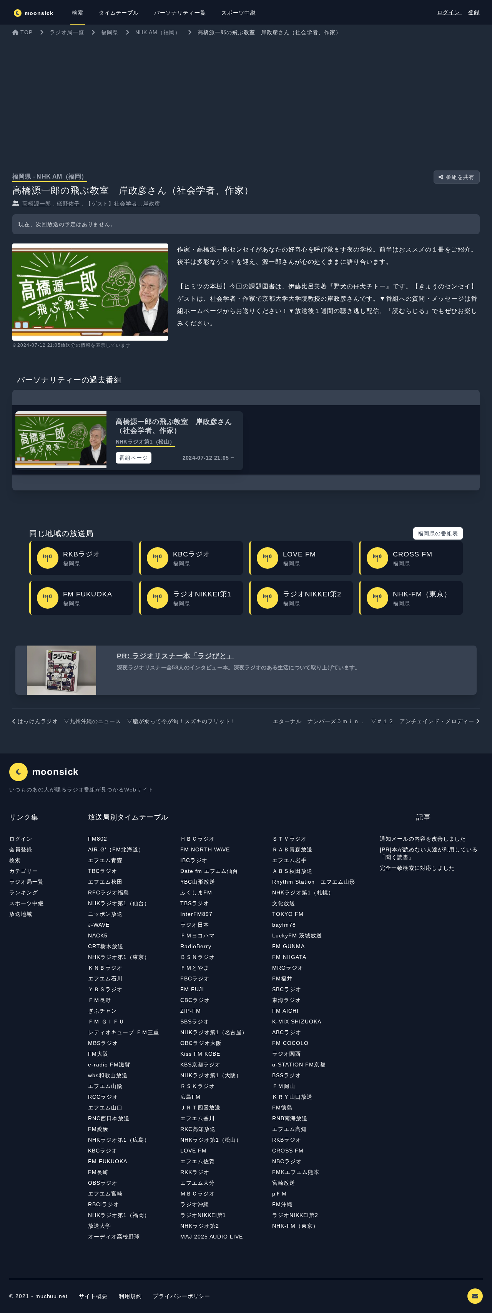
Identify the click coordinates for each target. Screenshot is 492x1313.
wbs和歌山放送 (108, 1075)
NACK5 (98, 935)
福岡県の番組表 (438, 533)
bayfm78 (284, 925)
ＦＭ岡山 (283, 1086)
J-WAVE (99, 925)
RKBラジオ (286, 1140)
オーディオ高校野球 (114, 1237)
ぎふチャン (102, 1011)
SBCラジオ (286, 989)
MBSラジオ (103, 1043)
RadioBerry (195, 946)
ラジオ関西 (286, 1054)
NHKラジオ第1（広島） (119, 1140)
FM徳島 (282, 1107)
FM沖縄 (282, 1204)
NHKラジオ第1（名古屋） (214, 1032)
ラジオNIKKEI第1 (203, 1215)
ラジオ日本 (194, 925)
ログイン (449, 12)
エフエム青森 (105, 860)
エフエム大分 (197, 1183)
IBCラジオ (194, 860)
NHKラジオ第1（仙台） (119, 903)
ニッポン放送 (105, 914)
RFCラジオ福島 (108, 892)
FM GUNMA (288, 946)
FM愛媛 (98, 1129)
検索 (15, 860)
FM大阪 (98, 1054)
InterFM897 (196, 914)
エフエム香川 (197, 1118)
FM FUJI (192, 989)
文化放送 (283, 903)
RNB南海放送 (290, 1118)
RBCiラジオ (103, 1204)
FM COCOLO (290, 1043)
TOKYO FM (288, 914)
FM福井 (282, 978)
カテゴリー (23, 871)
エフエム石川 (105, 978)
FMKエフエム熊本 (295, 1172)
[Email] (475, 1296)
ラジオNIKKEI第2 (295, 1215)
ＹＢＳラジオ (105, 989)
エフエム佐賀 (197, 1161)
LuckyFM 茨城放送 (297, 935)
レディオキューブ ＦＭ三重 (123, 1032)
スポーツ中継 (26, 903)
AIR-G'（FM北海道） (116, 849)
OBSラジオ (103, 1183)
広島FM (190, 1097)
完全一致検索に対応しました (417, 868)
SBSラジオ (194, 1021)
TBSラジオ (194, 903)
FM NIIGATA (289, 957)
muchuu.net (51, 1296)
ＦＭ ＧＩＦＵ (106, 1021)
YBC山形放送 (197, 882)
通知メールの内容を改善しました (423, 839)
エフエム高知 (289, 1129)
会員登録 (20, 849)
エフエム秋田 (105, 882)
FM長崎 (98, 1172)
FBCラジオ (194, 978)
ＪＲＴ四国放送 (200, 1107)
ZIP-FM (190, 1011)
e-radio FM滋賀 (109, 1064)
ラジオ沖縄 (194, 1204)
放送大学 (99, 1226)
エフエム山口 (105, 1107)
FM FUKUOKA (107, 1161)
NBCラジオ (287, 1161)
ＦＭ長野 (99, 1000)
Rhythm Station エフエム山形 (313, 882)
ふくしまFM (196, 892)
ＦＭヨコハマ (197, 935)
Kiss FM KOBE (200, 1054)
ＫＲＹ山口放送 (292, 1097)
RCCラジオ (103, 1097)
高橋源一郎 (36, 203)
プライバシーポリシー (182, 1296)
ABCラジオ (286, 1032)
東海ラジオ (286, 1000)
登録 (474, 12)
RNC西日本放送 (109, 1118)
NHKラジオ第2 (199, 1226)
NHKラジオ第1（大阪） (211, 1075)
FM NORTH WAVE (205, 849)
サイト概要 (93, 1296)
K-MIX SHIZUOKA (296, 1021)
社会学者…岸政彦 (137, 203)
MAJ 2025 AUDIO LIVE (211, 1237)
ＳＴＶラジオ (289, 839)
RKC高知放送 (198, 1129)
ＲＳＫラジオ (197, 1086)
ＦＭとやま (194, 968)
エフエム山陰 (105, 1086)
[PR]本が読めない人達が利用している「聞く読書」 (429, 853)
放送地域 (20, 914)
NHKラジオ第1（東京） (119, 957)
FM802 (97, 839)
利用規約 (131, 1296)
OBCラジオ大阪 (201, 1043)
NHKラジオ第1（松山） (211, 1140)
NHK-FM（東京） (295, 1226)
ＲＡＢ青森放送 (292, 849)
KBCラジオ (102, 1150)
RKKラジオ (194, 1172)
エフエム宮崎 (105, 1193)
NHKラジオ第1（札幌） (303, 892)
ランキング (23, 892)
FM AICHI (285, 1011)
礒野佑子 (68, 203)
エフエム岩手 (289, 860)
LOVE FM (193, 1150)
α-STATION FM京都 (298, 1064)
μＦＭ (279, 1193)
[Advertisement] (246, 97)
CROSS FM (288, 1150)
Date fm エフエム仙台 (209, 871)
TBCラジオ (102, 871)
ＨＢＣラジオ (197, 839)
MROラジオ (287, 968)
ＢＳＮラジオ (197, 957)
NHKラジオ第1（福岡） (119, 1215)
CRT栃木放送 (105, 946)
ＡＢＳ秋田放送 (292, 871)
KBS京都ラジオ (200, 1064)
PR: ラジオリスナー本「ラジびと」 (175, 656)
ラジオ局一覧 (26, 882)
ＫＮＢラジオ (105, 968)
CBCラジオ (195, 1000)
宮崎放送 (283, 1183)
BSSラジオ (286, 1075)
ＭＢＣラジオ (197, 1193)
